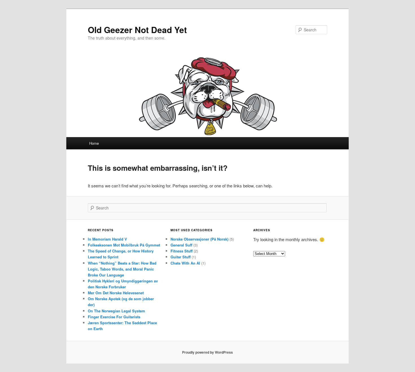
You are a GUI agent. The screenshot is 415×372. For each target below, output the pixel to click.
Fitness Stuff (182, 251)
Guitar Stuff (181, 256)
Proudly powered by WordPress (207, 352)
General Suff (181, 245)
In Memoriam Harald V (107, 239)
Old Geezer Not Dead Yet (137, 29)
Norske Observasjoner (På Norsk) (199, 239)
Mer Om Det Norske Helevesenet (116, 292)
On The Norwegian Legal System (116, 310)
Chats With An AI (185, 263)
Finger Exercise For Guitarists (114, 316)
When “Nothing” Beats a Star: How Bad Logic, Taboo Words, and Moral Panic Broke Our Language (122, 269)
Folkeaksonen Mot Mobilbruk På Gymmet (124, 245)
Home (94, 143)
